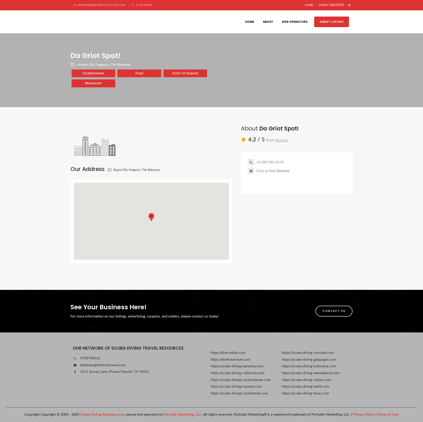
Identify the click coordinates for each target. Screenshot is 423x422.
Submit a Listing (331, 22)
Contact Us (334, 311)
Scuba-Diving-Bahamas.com (102, 414)
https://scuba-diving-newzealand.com (310, 373)
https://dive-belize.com (228, 352)
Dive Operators (295, 22)
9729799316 (89, 358)
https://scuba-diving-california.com (237, 373)
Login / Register (331, 5)
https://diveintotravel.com (230, 359)
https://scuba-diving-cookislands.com (239, 393)
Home (309, 5)
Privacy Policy (364, 414)
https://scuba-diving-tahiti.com (305, 386)
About (268, 22)
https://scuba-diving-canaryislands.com (241, 380)
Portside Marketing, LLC (183, 414)
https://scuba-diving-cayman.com (236, 386)
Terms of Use (387, 414)
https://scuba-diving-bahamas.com (237, 366)
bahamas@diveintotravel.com (102, 365)
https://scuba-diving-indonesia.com (309, 366)
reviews (281, 140)
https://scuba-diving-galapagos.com (309, 359)
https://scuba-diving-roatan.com (306, 380)
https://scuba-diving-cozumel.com (308, 352)
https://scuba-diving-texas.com (305, 393)
